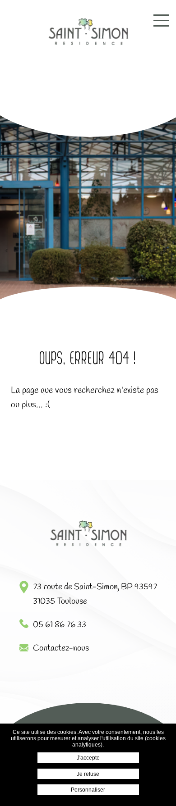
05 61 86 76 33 (59, 625)
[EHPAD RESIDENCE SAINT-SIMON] (88, 32)
